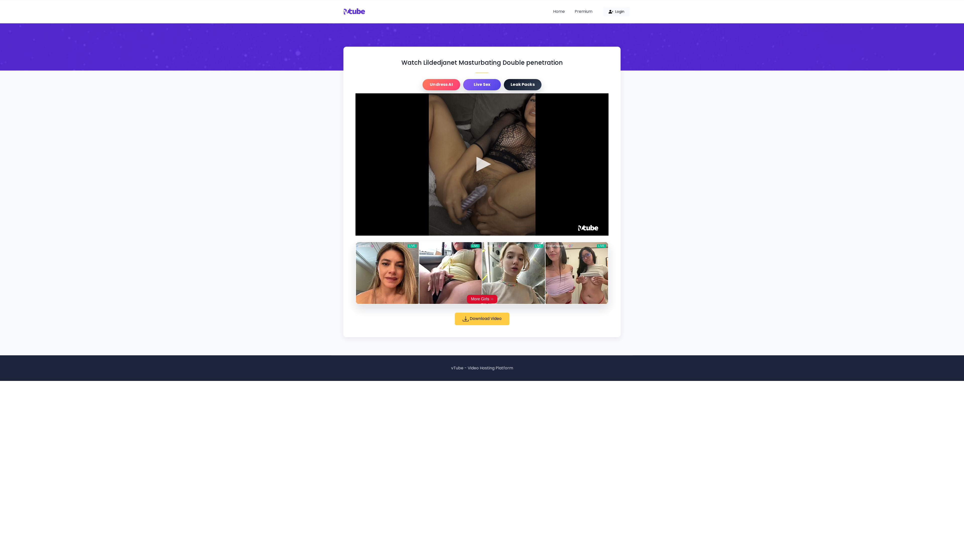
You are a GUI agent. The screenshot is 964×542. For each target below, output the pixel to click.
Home (559, 11)
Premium (583, 11)
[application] (482, 164)
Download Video (485, 318)
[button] (482, 164)
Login (619, 11)
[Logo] (588, 228)
